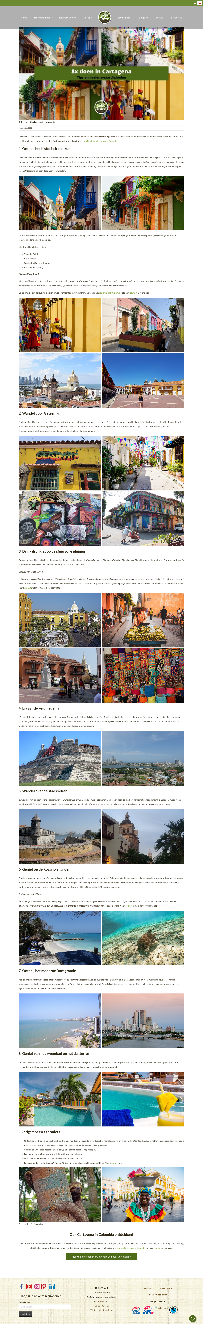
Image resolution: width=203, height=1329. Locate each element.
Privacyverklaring (158, 1294)
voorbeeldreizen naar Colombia (131, 1247)
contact (133, 292)
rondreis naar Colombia (110, 292)
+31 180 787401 (101, 1301)
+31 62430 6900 (101, 1305)
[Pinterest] (44, 1286)
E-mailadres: (25, 1302)
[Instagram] (36, 1286)
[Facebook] (21, 1286)
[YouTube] (29, 1286)
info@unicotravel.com (102, 1310)
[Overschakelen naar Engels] (199, 3)
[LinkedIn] (52, 1286)
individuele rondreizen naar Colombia (100, 141)
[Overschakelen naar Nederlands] (195, 3)
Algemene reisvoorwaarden (158, 1288)
